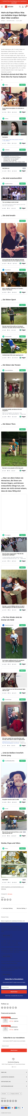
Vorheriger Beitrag (7, 908)
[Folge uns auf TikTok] (16, 1008)
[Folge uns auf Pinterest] (10, 1008)
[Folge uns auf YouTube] (13, 1008)
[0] (26, 7)
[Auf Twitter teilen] (8, 900)
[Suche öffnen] (20, 7)
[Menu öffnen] (2, 6)
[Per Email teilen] (10, 900)
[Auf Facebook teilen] (2, 900)
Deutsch (4, 1093)
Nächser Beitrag (21, 908)
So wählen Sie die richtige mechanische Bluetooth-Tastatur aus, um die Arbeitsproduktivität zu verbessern (11, 943)
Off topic (10, 894)
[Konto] (22, 7)
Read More (6, 935)
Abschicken (14, 991)
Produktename (13, 1018)
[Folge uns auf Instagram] (8, 1008)
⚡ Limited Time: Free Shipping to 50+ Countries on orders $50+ (14, 2)
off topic (3, 20)
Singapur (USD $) (15, 1093)
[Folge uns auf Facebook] (2, 1008)
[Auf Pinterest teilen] (5, 900)
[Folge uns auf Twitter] (5, 1008)
